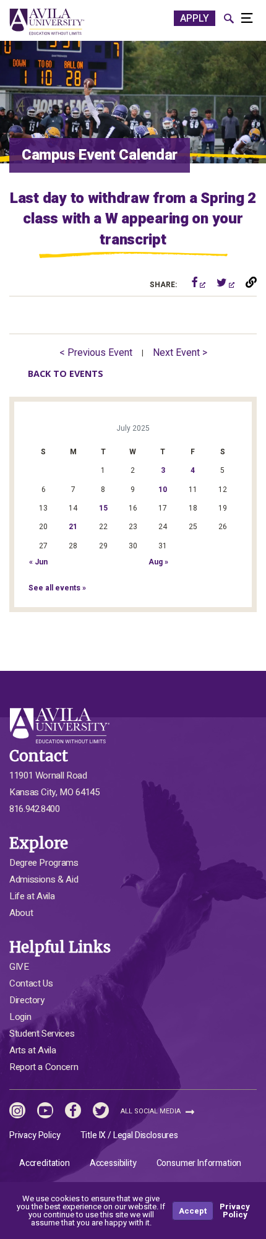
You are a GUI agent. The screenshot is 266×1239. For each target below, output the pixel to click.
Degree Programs (44, 863)
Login (20, 1017)
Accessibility (113, 1163)
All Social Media (151, 1111)
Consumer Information (199, 1163)
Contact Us (31, 983)
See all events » (57, 588)
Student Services (41, 1033)
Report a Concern (43, 1067)
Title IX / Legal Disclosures (129, 1135)
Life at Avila (31, 896)
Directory (27, 1000)
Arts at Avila (32, 1050)
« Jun (38, 562)
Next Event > (180, 352)
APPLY (194, 18)
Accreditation (44, 1163)
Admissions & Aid (43, 879)
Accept (193, 1211)
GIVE (19, 967)
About (21, 913)
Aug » (158, 562)
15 (103, 508)
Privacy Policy (35, 1135)
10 (162, 489)
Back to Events (65, 373)
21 (73, 526)
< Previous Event (95, 352)
